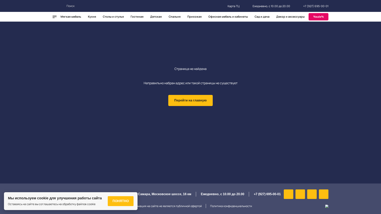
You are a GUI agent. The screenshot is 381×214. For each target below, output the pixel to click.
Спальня (175, 16)
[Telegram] (323, 194)
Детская (156, 16)
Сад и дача (262, 16)
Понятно (121, 201)
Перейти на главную (190, 100)
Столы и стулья (113, 16)
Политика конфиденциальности (231, 206)
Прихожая (194, 16)
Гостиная (137, 16)
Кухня (92, 16)
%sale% (318, 16)
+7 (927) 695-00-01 (315, 6)
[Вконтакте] (288, 194)
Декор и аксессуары (290, 16)
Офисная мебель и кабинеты (228, 16)
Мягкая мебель (71, 16)
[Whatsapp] (312, 194)
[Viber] (300, 194)
